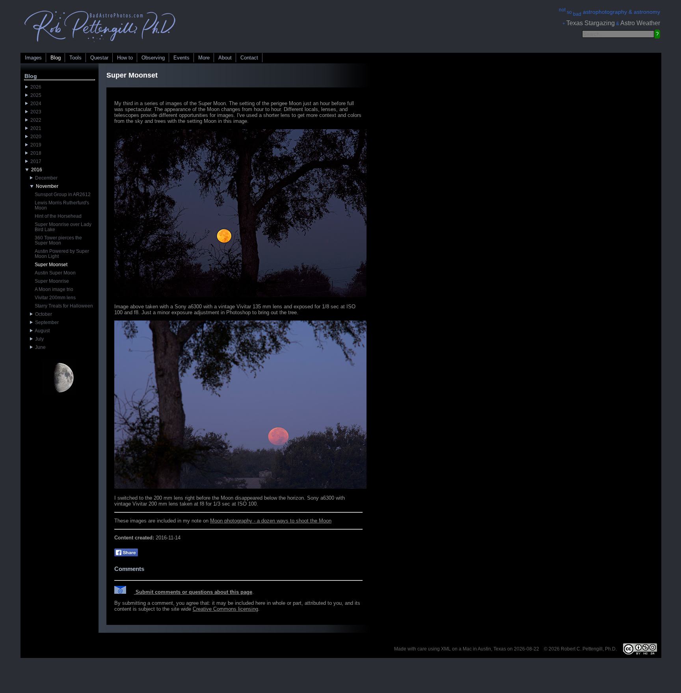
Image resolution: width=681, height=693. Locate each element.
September (46, 322)
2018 (34, 153)
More (204, 58)
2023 (34, 112)
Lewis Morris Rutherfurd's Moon (62, 205)
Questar (99, 58)
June (39, 347)
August (41, 331)
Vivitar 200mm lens (55, 297)
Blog (55, 58)
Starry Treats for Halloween (64, 306)
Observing (153, 58)
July (38, 339)
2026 (34, 87)
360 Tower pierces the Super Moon (58, 240)
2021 (34, 128)
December (45, 178)
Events (181, 58)
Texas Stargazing (590, 23)
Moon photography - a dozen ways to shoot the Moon (270, 521)
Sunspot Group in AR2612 (63, 194)
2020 (34, 136)
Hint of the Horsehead (58, 216)
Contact (249, 58)
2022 (34, 120)
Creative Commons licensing (225, 609)
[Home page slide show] (100, 44)
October (42, 314)
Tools (75, 58)
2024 (34, 103)
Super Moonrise (52, 281)
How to (125, 58)
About (225, 58)
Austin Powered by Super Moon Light (62, 253)
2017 (34, 161)
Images (33, 58)
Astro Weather (640, 23)
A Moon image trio (54, 289)
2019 (34, 145)
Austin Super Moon (55, 273)
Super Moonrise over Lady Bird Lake (63, 227)
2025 (34, 95)
